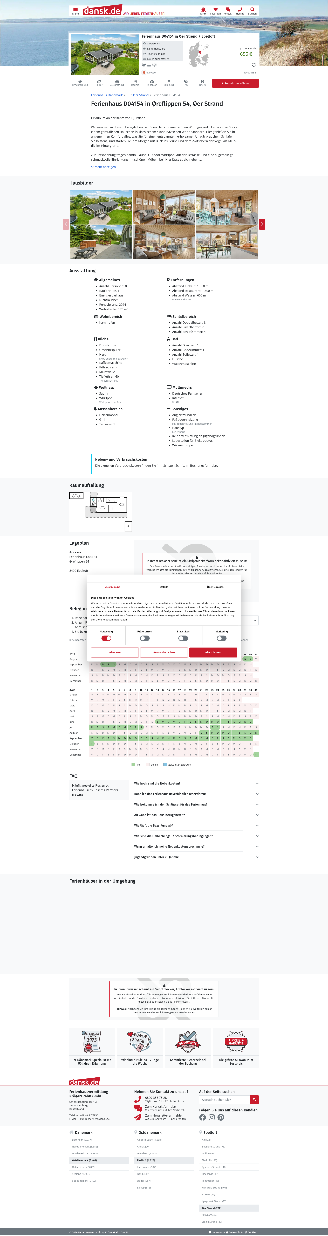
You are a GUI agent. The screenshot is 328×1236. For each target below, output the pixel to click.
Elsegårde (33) (210, 1174)
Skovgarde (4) (209, 1215)
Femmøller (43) (210, 1180)
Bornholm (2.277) (82, 1139)
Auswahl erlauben (164, 652)
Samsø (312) (144, 1187)
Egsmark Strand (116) (214, 1167)
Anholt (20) (143, 1146)
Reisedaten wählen (236, 83)
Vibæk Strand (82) (212, 1221)
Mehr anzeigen (105, 167)
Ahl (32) (206, 1139)
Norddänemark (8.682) (85, 1146)
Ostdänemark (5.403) (84, 1160)
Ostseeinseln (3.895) (83, 1167)
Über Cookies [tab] (215, 586)
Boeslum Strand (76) (213, 1146)
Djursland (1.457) (146, 1153)
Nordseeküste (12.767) (85, 1153)
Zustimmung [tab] (112, 586)
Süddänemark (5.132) (84, 1180)
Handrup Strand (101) (214, 1187)
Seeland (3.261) (81, 1174)
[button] (75, 10)
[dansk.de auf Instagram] (211, 1117)
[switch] (145, 638)
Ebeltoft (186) (209, 1160)
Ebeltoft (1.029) (146, 1160)
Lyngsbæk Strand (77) (214, 1201)
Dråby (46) (208, 1153)
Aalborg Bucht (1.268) (149, 1139)
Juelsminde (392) (146, 1167)
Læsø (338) (143, 1174)
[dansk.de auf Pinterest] (220, 1117)
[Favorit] (254, 65)
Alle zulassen (213, 652)
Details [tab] (164, 586)
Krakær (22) (208, 1194)
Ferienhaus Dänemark (107, 95)
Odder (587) (144, 1180)
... (128, 95)
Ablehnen (115, 652)
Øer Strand (141, 95)
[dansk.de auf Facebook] (202, 1117)
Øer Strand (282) (211, 1208)
